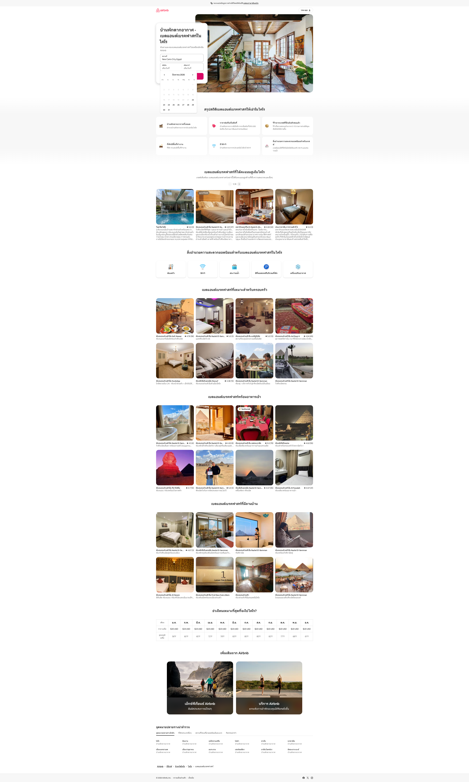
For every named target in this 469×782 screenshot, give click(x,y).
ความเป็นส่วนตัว (179, 778)
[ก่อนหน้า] (230, 184)
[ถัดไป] (239, 184)
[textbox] (171, 68)
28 (188, 105)
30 (164, 110)
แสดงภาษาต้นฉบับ (250, 3)
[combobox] (182, 59)
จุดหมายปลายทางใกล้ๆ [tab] (165, 733)
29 (193, 105)
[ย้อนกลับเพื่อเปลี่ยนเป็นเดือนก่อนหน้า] (164, 75)
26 (178, 105)
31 (169, 110)
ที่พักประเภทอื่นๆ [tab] (185, 733)
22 (193, 100)
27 (183, 105)
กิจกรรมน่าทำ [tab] (231, 733)
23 (164, 105)
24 (169, 105)
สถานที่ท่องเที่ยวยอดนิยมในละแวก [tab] (208, 733)
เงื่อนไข (191, 778)
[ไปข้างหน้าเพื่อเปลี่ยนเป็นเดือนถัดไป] (192, 75)
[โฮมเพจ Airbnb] (162, 10)
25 (174, 105)
